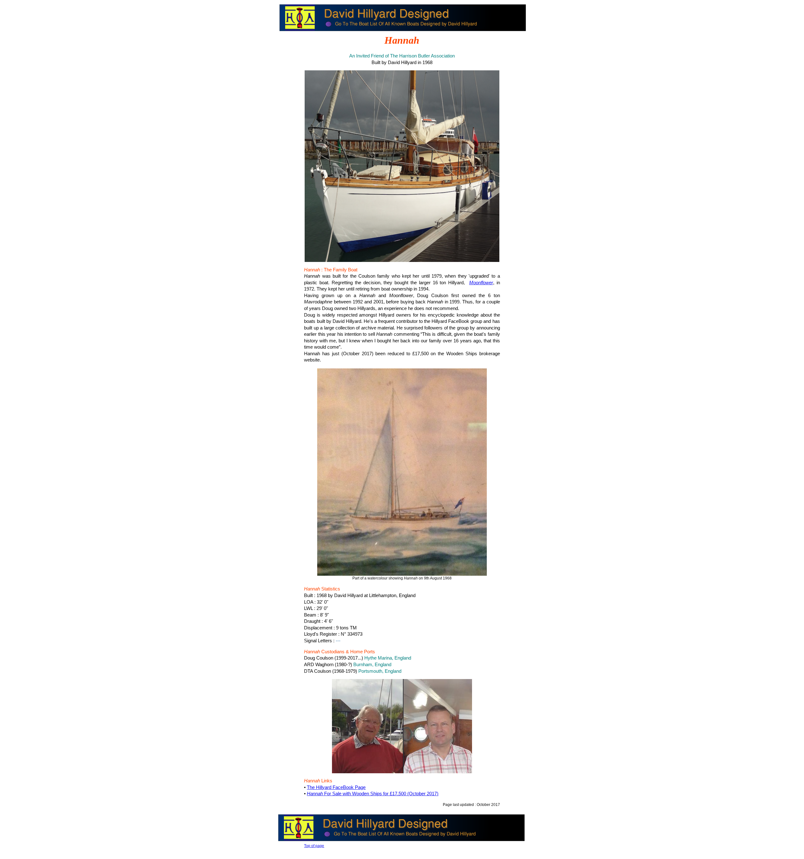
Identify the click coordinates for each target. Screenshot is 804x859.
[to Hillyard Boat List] (402, 31)
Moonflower (481, 282)
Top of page (314, 846)
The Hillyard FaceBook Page (336, 787)
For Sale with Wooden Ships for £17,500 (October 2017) (372, 793)
